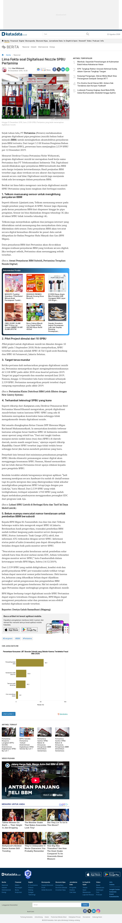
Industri (33, 47)
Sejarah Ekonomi (47, 885)
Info (102, 41)
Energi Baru (59, 885)
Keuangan (18, 887)
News (98, 885)
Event (111, 894)
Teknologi (31, 895)
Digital (21, 41)
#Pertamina (27, 638)
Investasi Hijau (61, 890)
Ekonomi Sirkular (61, 887)
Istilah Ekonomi (46, 890)
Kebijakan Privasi (75, 917)
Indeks (111, 884)
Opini (84, 890)
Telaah (85, 887)
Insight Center (114, 889)
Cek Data (72, 892)
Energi (52, 47)
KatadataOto (114, 896)
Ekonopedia (30, 41)
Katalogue (99, 890)
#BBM (17, 638)
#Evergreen (7, 638)
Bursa (17, 890)
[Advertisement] (96, 115)
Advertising (39, 917)
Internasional (43, 47)
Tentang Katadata (26, 917)
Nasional (26, 47)
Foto (97, 892)
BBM (13, 139)
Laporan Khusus (88, 895)
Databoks (112, 892)
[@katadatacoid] (98, 911)
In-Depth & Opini (71, 41)
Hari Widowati (18, 68)
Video (89, 41)
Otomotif (82, 41)
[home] (2, 41)
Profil (43, 887)
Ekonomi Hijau (42, 41)
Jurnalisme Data (56, 41)
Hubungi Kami (97, 917)
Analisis (72, 890)
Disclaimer (86, 917)
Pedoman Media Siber (59, 917)
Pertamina (29, 133)
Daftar (85, 905)
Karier (47, 917)
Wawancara (87, 892)
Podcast (96, 41)
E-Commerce (33, 885)
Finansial (14, 41)
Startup (30, 890)
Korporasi (18, 892)
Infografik (72, 887)
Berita (6, 41)
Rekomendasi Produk (11, 270)
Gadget (30, 892)
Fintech (30, 887)
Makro (17, 885)
